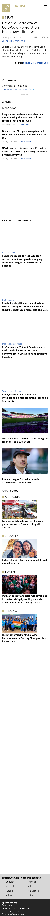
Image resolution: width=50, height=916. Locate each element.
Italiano (31, 886)
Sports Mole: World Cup (13, 40)
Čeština (31, 895)
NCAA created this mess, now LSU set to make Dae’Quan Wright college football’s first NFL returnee (24, 151)
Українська (33, 890)
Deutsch (10, 881)
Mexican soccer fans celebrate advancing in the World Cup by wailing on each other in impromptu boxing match (24, 599)
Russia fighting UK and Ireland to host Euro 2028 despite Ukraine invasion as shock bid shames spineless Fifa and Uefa (25, 306)
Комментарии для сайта (19, 89)
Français (32, 881)
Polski (9, 895)
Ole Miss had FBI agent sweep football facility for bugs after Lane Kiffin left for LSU (24, 134)
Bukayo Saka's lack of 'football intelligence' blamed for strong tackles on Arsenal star (25, 398)
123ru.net (24, 908)
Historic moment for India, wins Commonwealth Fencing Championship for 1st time (24, 638)
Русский (10, 890)
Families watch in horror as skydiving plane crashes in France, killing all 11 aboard (23, 524)
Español (10, 886)
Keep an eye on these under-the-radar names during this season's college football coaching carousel (23, 117)
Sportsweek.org (9, 902)
